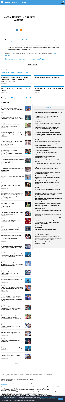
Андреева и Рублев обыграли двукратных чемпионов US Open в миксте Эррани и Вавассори (48, 202)
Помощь (3, 374)
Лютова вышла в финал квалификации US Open (47, 141)
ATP (9, 7)
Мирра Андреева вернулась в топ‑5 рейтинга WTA (48, 217)
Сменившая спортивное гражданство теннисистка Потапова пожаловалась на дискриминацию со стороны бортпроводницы (48, 149)
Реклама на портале (24, 374)
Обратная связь (9, 374)
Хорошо (60, 398)
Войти (62, 3)
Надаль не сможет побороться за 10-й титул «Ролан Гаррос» (25, 59)
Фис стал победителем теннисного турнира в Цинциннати (47, 226)
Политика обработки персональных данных (11, 375)
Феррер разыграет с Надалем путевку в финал (15, 89)
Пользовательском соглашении (14, 398)
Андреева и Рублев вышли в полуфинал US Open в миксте (48, 186)
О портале (16, 374)
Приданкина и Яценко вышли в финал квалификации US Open (45, 156)
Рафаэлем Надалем (11, 42)
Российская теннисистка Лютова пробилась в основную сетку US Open (47, 117)
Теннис (4, 7)
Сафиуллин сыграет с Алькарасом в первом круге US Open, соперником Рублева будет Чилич (48, 127)
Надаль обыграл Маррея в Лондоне (46, 77)
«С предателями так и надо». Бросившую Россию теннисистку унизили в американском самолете (48, 131)
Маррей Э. (13, 72)
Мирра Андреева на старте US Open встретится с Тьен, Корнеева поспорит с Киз (47, 124)
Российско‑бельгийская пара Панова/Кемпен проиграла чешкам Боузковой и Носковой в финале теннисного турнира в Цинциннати (48, 238)
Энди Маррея (26, 40)
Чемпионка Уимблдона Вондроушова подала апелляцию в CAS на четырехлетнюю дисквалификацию (47, 207)
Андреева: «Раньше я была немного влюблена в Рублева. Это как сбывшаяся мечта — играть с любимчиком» (47, 168)
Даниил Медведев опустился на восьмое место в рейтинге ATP (48, 214)
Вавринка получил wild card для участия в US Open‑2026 (47, 160)
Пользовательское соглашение (37, 374)
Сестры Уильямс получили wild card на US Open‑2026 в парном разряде (48, 164)
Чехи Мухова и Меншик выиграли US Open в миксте (46, 138)
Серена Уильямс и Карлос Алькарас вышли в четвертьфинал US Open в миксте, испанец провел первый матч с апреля (48, 198)
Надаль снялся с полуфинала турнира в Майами (48, 89)
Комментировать (32, 64)
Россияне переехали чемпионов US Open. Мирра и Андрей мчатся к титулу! (48, 172)
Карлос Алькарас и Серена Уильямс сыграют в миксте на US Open (47, 242)
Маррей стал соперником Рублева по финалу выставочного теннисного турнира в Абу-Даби (14, 79)
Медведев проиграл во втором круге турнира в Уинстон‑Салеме (47, 190)
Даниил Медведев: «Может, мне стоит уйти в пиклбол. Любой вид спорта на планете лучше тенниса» (47, 182)
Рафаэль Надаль (5, 72)
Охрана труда (49, 374)
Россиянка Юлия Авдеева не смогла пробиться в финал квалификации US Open (48, 144)
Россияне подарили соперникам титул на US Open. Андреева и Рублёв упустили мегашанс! (48, 135)
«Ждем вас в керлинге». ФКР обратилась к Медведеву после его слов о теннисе (46, 153)
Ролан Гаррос (20, 72)
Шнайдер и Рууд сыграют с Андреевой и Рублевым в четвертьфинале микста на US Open (48, 193)
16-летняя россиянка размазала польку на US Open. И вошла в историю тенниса (48, 113)
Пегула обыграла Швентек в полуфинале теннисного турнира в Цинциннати (45, 230)
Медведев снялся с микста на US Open (45, 220)
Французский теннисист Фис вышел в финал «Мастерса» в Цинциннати (47, 233)
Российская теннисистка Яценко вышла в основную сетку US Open (48, 120)
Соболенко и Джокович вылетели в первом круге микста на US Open (48, 211)
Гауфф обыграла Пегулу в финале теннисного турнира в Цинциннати (47, 222)
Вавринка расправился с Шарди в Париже (23, 97)
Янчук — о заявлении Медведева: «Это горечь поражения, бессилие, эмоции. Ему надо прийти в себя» (48, 177)
